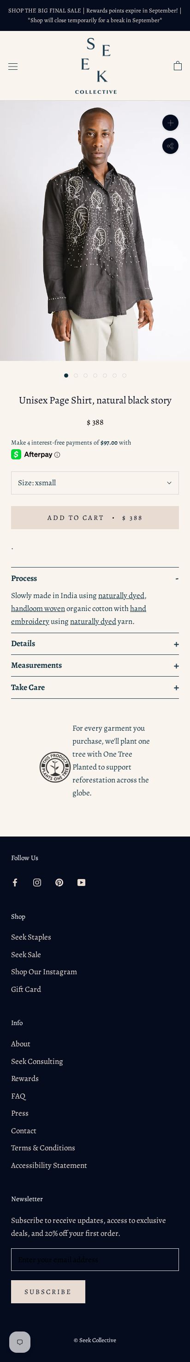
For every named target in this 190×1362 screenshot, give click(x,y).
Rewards (25, 1078)
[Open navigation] (13, 66)
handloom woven (38, 608)
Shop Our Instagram (44, 971)
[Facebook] (15, 882)
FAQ (18, 1096)
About (20, 1043)
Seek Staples (31, 937)
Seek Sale (26, 954)
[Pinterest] (59, 882)
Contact (23, 1130)
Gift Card (26, 989)
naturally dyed (121, 595)
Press (20, 1113)
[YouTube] (81, 882)
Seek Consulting (37, 1061)
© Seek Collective (95, 1340)
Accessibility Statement (49, 1165)
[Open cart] (178, 66)
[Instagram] (37, 882)
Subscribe (48, 1291)
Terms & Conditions (43, 1147)
